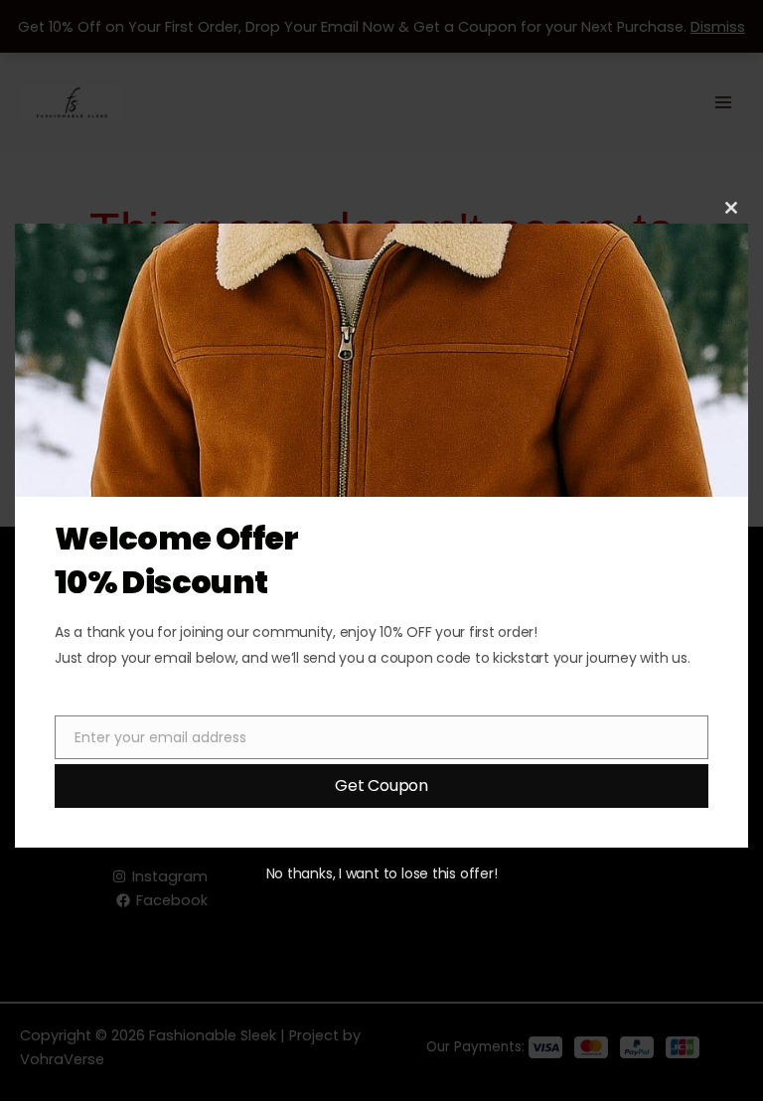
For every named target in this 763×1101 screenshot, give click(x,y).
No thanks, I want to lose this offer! (382, 873)
